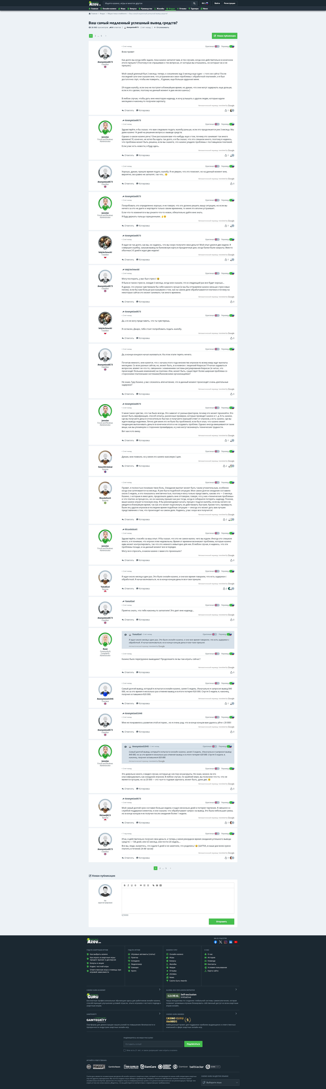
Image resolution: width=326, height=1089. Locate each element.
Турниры (195, 8)
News (205, 8)
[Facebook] (215, 942)
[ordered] (144, 885)
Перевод (225, 46)
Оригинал (209, 46)
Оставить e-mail (131, 1042)
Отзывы (182, 8)
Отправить (221, 921)
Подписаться (193, 1044)
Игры (123, 8)
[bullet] (148, 885)
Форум (172, 8)
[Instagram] (225, 942)
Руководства (146, 8)
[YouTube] (235, 942)
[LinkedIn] (230, 942)
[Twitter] (220, 942)
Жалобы (160, 8)
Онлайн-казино (109, 8)
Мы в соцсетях (220, 938)
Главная (94, 8)
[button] (233, 110)
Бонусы (133, 8)
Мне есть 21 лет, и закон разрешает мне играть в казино (152, 1050)
